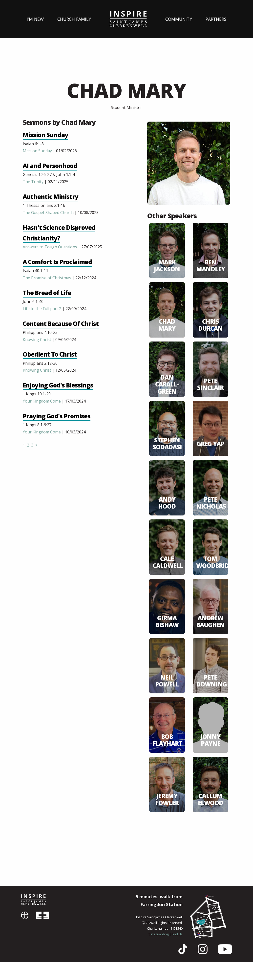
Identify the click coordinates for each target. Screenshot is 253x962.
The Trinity (33, 181)
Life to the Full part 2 (42, 308)
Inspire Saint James (128, 19)
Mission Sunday (45, 135)
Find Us (177, 934)
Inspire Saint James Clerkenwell (33, 899)
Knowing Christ (37, 339)
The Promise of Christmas (47, 277)
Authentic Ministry (50, 196)
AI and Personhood (50, 166)
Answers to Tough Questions (50, 247)
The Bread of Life (47, 293)
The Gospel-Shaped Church (48, 212)
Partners (216, 19)
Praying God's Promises (56, 416)
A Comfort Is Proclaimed (57, 262)
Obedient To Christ (50, 354)
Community (178, 19)
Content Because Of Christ (61, 324)
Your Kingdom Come (42, 401)
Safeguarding (158, 934)
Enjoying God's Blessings (58, 385)
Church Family (74, 19)
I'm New (35, 19)
